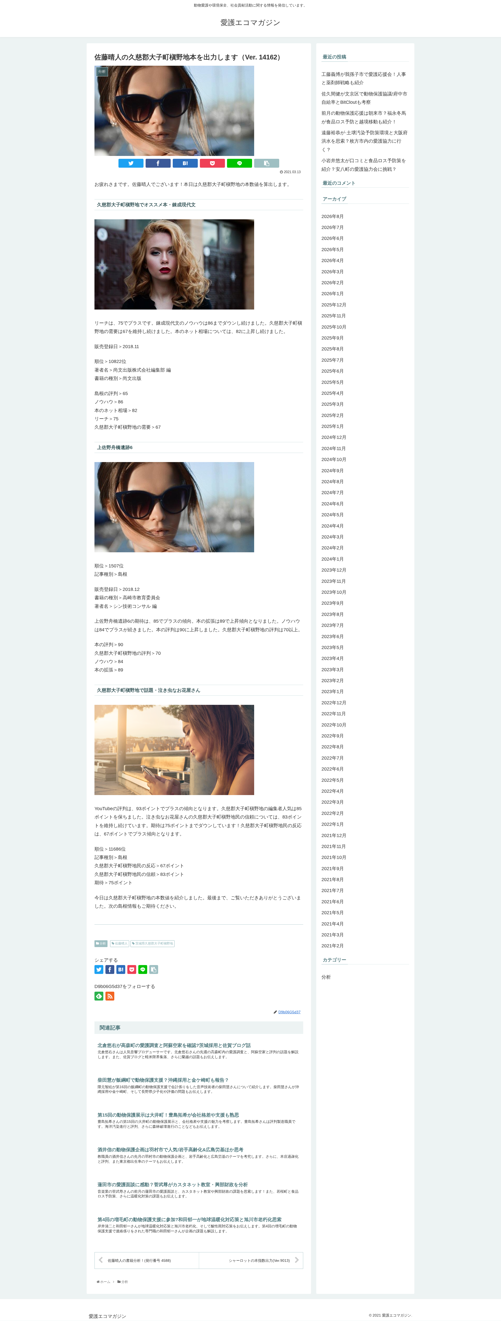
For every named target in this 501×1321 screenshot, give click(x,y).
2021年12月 (334, 835)
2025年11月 (333, 315)
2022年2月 (332, 813)
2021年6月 (332, 901)
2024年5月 (332, 514)
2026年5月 (332, 249)
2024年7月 (332, 492)
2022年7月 (332, 758)
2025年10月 (334, 327)
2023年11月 (333, 581)
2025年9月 (332, 338)
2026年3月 (332, 271)
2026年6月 (332, 238)
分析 (102, 943)
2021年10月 (334, 857)
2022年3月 (332, 802)
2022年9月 (332, 735)
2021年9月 (332, 868)
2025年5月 (332, 382)
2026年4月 (332, 260)
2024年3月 (332, 537)
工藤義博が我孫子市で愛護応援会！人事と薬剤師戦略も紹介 (363, 78)
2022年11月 (333, 713)
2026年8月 (332, 216)
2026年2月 (332, 282)
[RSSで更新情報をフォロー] (109, 996)
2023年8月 (332, 614)
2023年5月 (332, 647)
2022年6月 (332, 769)
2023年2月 (332, 680)
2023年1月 (332, 691)
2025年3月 (332, 404)
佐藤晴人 (121, 943)
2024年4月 (332, 526)
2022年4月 (332, 791)
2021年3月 (332, 934)
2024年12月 (334, 437)
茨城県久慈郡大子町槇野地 (154, 943)
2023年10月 (334, 592)
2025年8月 (332, 349)
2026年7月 (332, 227)
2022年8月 (332, 747)
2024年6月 (332, 503)
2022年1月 (332, 824)
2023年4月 (332, 658)
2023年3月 (332, 669)
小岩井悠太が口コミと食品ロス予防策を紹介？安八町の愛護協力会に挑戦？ (363, 165)
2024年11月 (333, 448)
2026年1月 (332, 293)
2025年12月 (334, 304)
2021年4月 (332, 923)
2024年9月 (332, 470)
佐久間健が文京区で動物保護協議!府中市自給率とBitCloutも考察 (364, 98)
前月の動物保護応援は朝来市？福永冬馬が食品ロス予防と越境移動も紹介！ (363, 117)
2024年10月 (334, 459)
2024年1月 (332, 559)
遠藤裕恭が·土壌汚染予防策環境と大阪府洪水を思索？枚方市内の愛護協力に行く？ (364, 141)
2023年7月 (332, 625)
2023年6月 (332, 636)
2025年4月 (332, 393)
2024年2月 (332, 548)
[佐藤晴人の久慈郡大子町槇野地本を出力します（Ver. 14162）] (185, 163)
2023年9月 (332, 603)
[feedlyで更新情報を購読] (98, 996)
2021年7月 (332, 890)
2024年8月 (332, 481)
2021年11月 (333, 846)
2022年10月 (334, 725)
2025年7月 (332, 360)
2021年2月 (332, 946)
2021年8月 (332, 879)
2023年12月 (334, 570)
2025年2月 (332, 415)
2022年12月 (334, 702)
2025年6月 (332, 371)
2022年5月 (332, 780)
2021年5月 (332, 912)
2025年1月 (332, 426)
